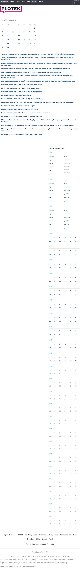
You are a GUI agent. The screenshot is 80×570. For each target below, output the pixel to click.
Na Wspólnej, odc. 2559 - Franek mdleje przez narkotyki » (21, 134)
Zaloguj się (76, 0)
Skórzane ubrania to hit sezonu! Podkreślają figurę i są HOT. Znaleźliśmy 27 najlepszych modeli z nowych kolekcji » (38, 121)
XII (76, 241)
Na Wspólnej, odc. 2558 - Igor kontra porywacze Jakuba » (21, 116)
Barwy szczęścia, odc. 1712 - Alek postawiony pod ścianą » (22, 84)
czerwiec (51, 174)
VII (50, 241)
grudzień (67, 201)
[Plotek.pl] (11, 12)
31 (8, 47)
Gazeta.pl (72, 535)
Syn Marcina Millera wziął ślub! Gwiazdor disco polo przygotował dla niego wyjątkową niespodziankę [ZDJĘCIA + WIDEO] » (37, 76)
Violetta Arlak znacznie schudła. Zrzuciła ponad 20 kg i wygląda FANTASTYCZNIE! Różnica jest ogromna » (39, 54)
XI (70, 241)
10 (8, 36)
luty (50, 160)
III (60, 237)
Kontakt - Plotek (47, 539)
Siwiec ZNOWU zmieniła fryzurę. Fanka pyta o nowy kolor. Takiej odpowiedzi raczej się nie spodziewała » (38, 102)
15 (35, 36)
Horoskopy (28, 535)
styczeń (51, 156)
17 (8, 39)
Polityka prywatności (33, 556)
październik (68, 194)
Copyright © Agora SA (40, 552)
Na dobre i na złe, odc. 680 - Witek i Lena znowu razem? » (21, 88)
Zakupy (50, 535)
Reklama (23, 556)
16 (2, 39)
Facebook (50, 544)
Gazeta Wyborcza (39, 535)
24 (8, 43)
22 (35, 39)
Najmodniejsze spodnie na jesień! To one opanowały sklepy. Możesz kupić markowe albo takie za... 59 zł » (39, 81)
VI (75, 237)
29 (35, 43)
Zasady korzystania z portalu (50, 556)
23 (2, 43)
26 (19, 43)
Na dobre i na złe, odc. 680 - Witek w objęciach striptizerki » (22, 98)
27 (24, 43)
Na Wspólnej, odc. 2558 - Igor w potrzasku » (16, 95)
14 (30, 36)
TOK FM (19, 535)
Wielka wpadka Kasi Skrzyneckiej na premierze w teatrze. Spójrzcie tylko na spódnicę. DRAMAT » (35, 68)
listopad (66, 197)
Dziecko (40, 1)
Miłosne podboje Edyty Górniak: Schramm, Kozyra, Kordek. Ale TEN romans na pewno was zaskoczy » (37, 125)
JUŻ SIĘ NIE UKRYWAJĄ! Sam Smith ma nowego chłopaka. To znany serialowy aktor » (31, 72)
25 (13, 43)
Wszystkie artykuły (39, 544)
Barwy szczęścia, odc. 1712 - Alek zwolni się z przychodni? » (22, 91)
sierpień (67, 160)
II (54, 237)
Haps (56, 535)
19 (19, 39)
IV (65, 237)
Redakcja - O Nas (33, 539)
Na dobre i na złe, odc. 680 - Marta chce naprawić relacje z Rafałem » (25, 113)
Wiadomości (4, 1)
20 (24, 39)
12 (19, 36)
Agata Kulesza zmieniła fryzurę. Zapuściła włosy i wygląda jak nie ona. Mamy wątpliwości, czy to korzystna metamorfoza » (39, 64)
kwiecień (51, 167)
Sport (12, 1)
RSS (17, 556)
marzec (51, 163)
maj (50, 170)
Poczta (28, 544)
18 (13, 39)
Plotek (34, 1)
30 (2, 47)
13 (24, 36)
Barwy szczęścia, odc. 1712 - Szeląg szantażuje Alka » (20, 109)
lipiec (66, 156)
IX (60, 241)
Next (28, 1)
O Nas (13, 556)
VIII (55, 241)
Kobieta (18, 1)
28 (30, 43)
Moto (23, 1)
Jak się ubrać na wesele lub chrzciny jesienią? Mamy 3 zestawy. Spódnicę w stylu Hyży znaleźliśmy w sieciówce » (37, 58)
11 (13, 36)
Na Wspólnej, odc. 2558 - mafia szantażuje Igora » (19, 106)
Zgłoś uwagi (66, 556)
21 (30, 39)
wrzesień (67, 190)
